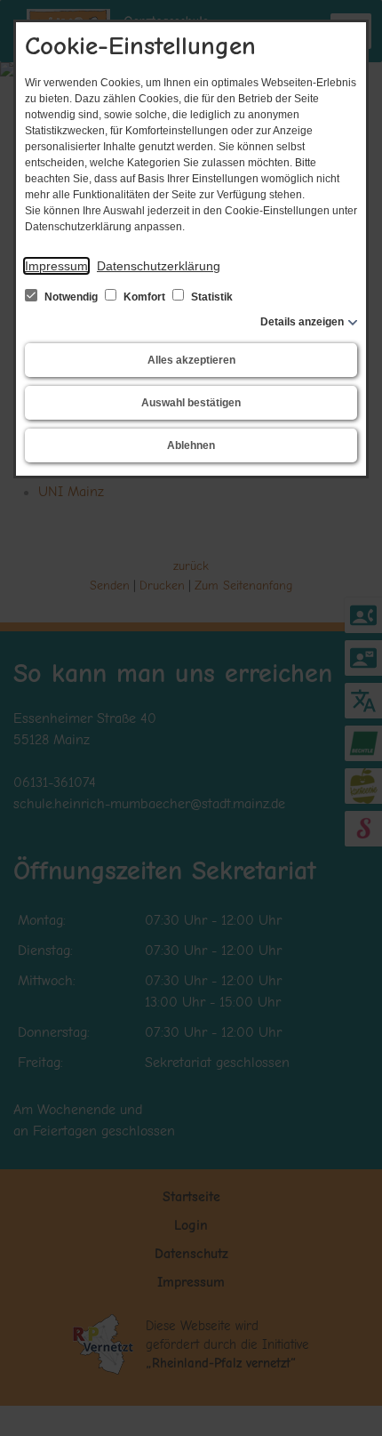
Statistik (210, 297)
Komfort (144, 297)
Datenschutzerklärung (158, 266)
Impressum (56, 266)
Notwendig (71, 297)
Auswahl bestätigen (191, 403)
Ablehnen (191, 445)
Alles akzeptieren (191, 360)
